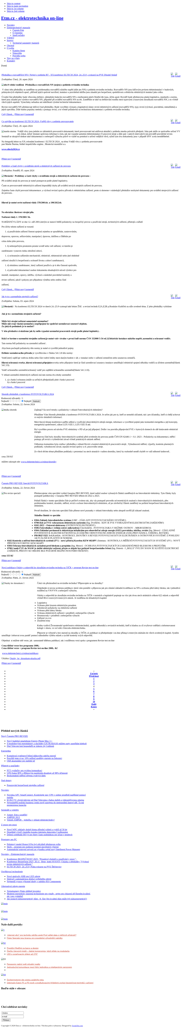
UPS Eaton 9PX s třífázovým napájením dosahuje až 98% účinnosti (37, 773)
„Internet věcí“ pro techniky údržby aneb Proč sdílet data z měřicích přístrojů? (41, 935)
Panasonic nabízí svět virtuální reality (23, 964)
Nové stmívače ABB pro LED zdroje (23, 876)
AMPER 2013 (13, 817)
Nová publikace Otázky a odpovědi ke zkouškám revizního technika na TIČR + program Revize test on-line (50, 567)
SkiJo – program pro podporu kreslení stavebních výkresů (33, 847)
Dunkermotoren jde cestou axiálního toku (25, 980)
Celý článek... (8, 114)
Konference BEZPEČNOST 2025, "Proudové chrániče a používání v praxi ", (42, 859)
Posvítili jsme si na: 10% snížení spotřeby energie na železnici (34, 758)
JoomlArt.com (77, 1026)
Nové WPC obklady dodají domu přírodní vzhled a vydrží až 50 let (37, 829)
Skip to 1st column (15, 8)
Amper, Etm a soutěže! (17, 815)
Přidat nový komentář (24, 114)
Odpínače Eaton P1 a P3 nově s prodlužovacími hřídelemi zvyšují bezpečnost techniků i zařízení (50, 983)
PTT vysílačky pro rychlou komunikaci (24, 770)
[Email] (177, 76)
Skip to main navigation (17, 6)
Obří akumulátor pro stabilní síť (21, 761)
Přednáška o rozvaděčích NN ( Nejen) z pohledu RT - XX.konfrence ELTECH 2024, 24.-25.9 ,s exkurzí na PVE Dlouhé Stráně (59, 75)
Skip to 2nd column (15, 11)
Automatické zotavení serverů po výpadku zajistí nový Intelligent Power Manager (43, 849)
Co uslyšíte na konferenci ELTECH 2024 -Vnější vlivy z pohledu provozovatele (38, 121)
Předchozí (94, 676)
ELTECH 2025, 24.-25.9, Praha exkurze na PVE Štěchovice (34, 867)
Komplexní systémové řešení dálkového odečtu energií (31, 756)
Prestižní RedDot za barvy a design (23, 948)
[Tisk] (173, 76)
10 (94, 701)
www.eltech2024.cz (11, 149)
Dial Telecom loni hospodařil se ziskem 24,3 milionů (30, 746)
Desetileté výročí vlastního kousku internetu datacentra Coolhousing (37, 832)
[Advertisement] (34, 722)
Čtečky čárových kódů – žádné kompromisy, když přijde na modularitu (38, 951)
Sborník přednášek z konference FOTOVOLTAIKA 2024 (28, 394)
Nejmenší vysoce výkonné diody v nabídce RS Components (34, 881)
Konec (94, 707)
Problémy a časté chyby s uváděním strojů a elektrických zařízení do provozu (36, 166)
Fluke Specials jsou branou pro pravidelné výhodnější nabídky (35, 938)
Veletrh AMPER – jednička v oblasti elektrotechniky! (31, 820)
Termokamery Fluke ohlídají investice (24, 891)
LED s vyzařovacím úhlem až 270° (22, 954)
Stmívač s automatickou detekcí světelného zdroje (29, 879)
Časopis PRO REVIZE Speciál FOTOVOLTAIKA (25, 483)
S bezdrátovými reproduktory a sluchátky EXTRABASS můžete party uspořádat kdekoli (47, 743)
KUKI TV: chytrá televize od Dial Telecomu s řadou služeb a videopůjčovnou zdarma (45, 800)
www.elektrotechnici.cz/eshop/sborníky (38, 461)
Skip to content (13, 3)
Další (93, 704)
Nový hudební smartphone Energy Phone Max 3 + (29, 741)
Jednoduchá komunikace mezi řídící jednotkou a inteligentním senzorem (39, 967)
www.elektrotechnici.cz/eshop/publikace (20, 653)
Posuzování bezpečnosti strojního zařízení (25, 785)
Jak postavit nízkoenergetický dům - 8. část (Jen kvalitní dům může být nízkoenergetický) (47, 899)
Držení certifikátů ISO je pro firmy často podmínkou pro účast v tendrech (39, 834)
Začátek (94, 673)
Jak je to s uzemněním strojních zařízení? (20, 296)
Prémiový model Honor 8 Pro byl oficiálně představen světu (34, 844)
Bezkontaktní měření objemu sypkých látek (26, 775)
